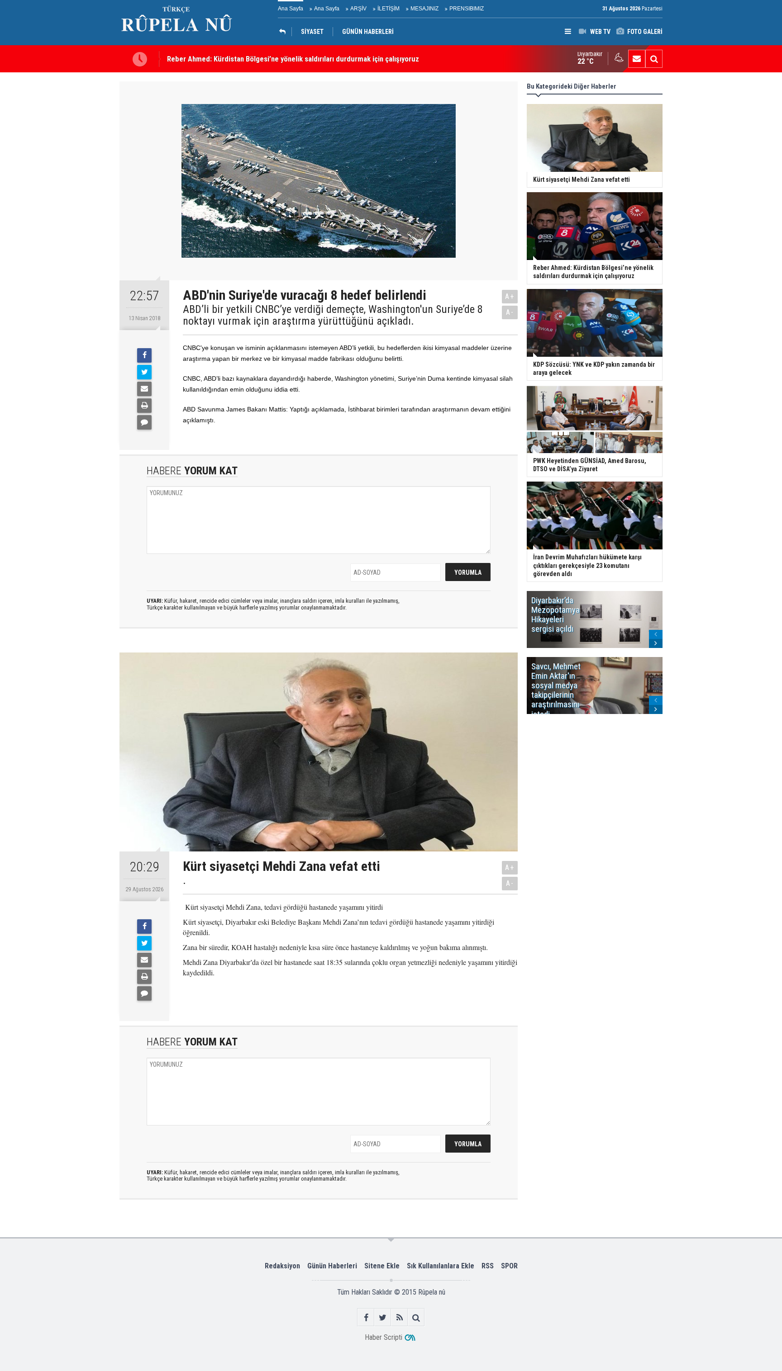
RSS (488, 1266)
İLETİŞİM (388, 8)
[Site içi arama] (654, 59)
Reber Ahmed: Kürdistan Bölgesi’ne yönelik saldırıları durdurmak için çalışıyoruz (293, 58)
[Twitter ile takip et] (382, 1317)
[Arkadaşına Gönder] (144, 389)
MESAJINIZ (424, 8)
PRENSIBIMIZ (466, 8)
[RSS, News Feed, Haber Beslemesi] (399, 1317)
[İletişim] (636, 59)
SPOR (509, 1266)
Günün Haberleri (332, 1266)
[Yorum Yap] (144, 422)
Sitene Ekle (382, 1266)
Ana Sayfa (290, 8)
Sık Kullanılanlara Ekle (440, 1266)
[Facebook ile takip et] (366, 1317)
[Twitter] (144, 372)
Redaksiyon (282, 1266)
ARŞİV (358, 8)
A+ (510, 296)
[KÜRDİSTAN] (284, 31)
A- (510, 312)
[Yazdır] (144, 405)
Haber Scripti (383, 1337)
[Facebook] (144, 355)
